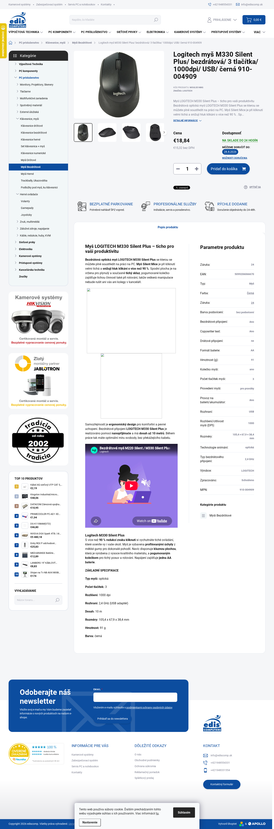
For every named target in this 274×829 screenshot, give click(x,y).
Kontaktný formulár (221, 784)
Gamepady (27, 207)
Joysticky (26, 214)
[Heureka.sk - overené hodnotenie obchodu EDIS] (36, 753)
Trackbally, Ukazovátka (34, 180)
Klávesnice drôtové (32, 125)
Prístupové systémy (30, 262)
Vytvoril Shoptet (227, 823)
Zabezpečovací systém (49, 4)
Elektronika (25, 249)
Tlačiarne (25, 91)
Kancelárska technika (32, 269)
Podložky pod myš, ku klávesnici (39, 187)
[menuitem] (26, 32)
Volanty (25, 201)
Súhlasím (184, 812)
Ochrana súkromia (145, 766)
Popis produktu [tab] (168, 227)
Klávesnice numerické (33, 153)
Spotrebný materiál (31, 105)
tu (157, 813)
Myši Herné (27, 173)
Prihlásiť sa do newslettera (112, 718)
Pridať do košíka (224, 169)
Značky (23, 276)
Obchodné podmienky (147, 760)
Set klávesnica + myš (33, 146)
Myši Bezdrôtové (31, 166)
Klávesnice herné (30, 139)
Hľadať (156, 19)
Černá (250, 293)
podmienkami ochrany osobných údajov (149, 707)
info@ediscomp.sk (221, 755)
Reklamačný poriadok (147, 772)
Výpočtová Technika (31, 64)
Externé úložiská (29, 111)
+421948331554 (220, 770)
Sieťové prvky (27, 242)
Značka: (182, 91)
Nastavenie (89, 822)
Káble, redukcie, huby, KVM (35, 235)
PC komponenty (28, 71)
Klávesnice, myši (29, 118)
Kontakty (106, 4)
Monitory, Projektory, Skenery (36, 84)
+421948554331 (220, 762)
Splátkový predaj (144, 777)
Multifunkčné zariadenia (34, 98)
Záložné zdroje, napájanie (34, 228)
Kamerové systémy (20, 4)
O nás (138, 754)
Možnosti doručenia (234, 158)
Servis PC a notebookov (81, 4)
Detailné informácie (185, 120)
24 (252, 302)
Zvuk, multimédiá (30, 221)
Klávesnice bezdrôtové (34, 132)
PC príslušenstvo (29, 77)
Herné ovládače (29, 194)
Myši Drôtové (28, 160)
